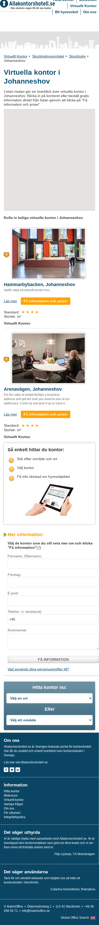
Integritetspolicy (14, 817)
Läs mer (10, 301)
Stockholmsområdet (48, 56)
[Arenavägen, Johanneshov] (48, 358)
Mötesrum (11, 795)
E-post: (13, 593)
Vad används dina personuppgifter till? (38, 669)
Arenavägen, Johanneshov (33, 389)
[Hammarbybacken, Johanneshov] (48, 253)
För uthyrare (12, 813)
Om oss (89, 12)
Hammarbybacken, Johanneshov (39, 284)
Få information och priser (46, 301)
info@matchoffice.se (36, 911)
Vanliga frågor (13, 804)
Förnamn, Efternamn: (25, 556)
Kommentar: (17, 630)
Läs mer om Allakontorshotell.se (26, 762)
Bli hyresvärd (66, 12)
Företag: (14, 574)
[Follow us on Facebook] (6, 769)
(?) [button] (39, 547)
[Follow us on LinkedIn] (17, 769)
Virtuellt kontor (14, 800)
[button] (66, 135)
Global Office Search (75, 917)
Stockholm (77, 56)
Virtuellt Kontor (83, 6)
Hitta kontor (12, 791)
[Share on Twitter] (12, 769)
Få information (53, 659)
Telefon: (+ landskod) (24, 611)
